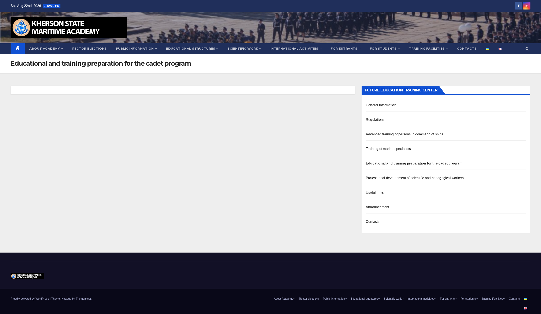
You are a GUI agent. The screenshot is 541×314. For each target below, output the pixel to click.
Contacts (373, 221)
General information (381, 105)
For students (383, 48)
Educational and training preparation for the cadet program (414, 163)
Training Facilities (427, 48)
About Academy (44, 48)
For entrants (344, 48)
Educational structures (190, 48)
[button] (527, 48)
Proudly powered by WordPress (30, 298)
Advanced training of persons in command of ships (404, 134)
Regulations (375, 119)
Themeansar (83, 298)
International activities (294, 48)
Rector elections (89, 48)
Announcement (377, 207)
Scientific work (243, 48)
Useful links (375, 192)
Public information (135, 48)
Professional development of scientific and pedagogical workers (415, 178)
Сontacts (467, 48)
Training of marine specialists (388, 149)
